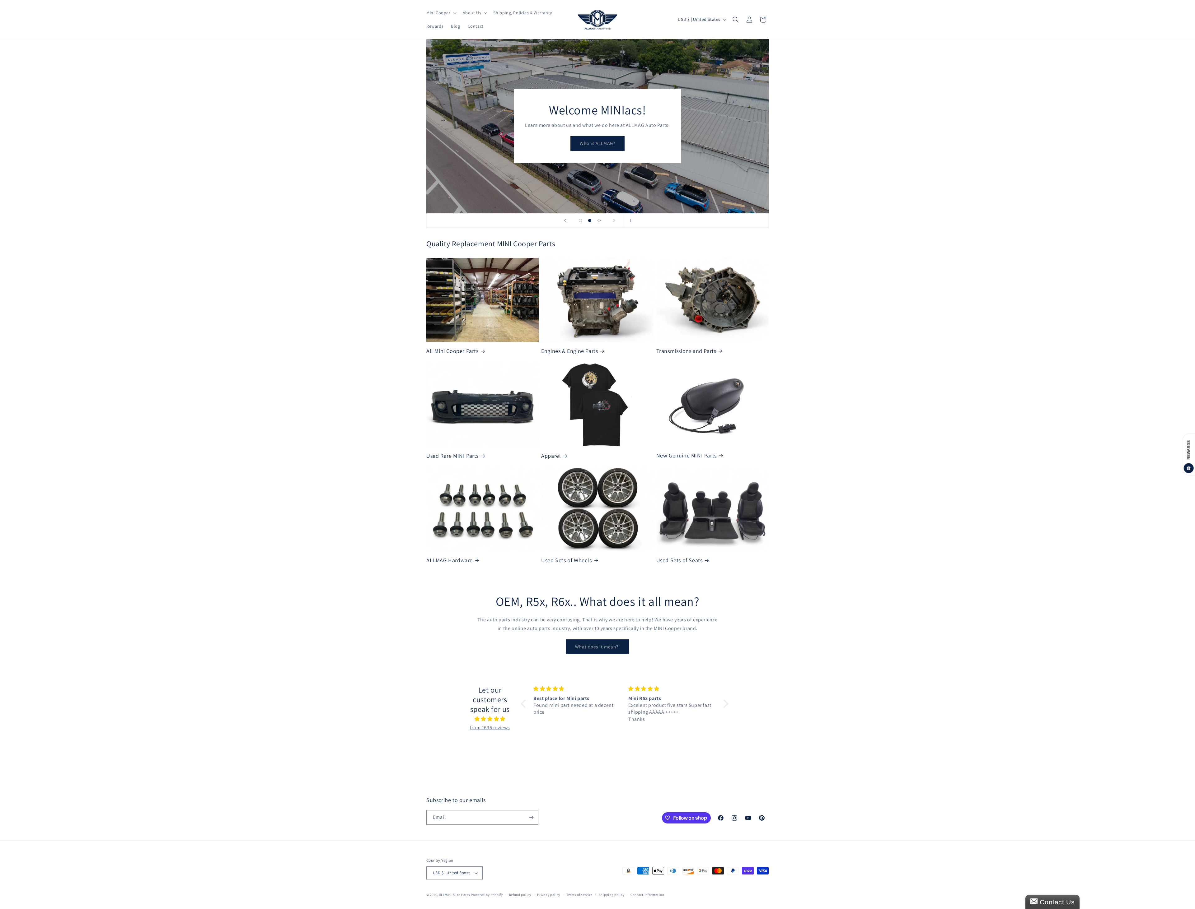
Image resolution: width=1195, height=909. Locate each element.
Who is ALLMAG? (597, 143)
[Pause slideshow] (630, 220)
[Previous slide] (565, 220)
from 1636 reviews (490, 727)
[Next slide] (614, 220)
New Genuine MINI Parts (686, 455)
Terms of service (579, 895)
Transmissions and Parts (686, 351)
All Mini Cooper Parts (452, 351)
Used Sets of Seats (679, 560)
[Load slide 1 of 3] (580, 220)
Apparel (551, 455)
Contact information (647, 895)
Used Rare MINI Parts (452, 455)
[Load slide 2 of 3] (589, 220)
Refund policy (520, 895)
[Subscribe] (531, 817)
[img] (490, 719)
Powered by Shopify (487, 895)
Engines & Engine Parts (569, 351)
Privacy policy (548, 895)
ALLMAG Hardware (449, 560)
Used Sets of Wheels (566, 560)
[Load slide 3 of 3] (599, 220)
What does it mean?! (597, 647)
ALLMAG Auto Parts (454, 895)
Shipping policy (612, 895)
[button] (441, 12)
